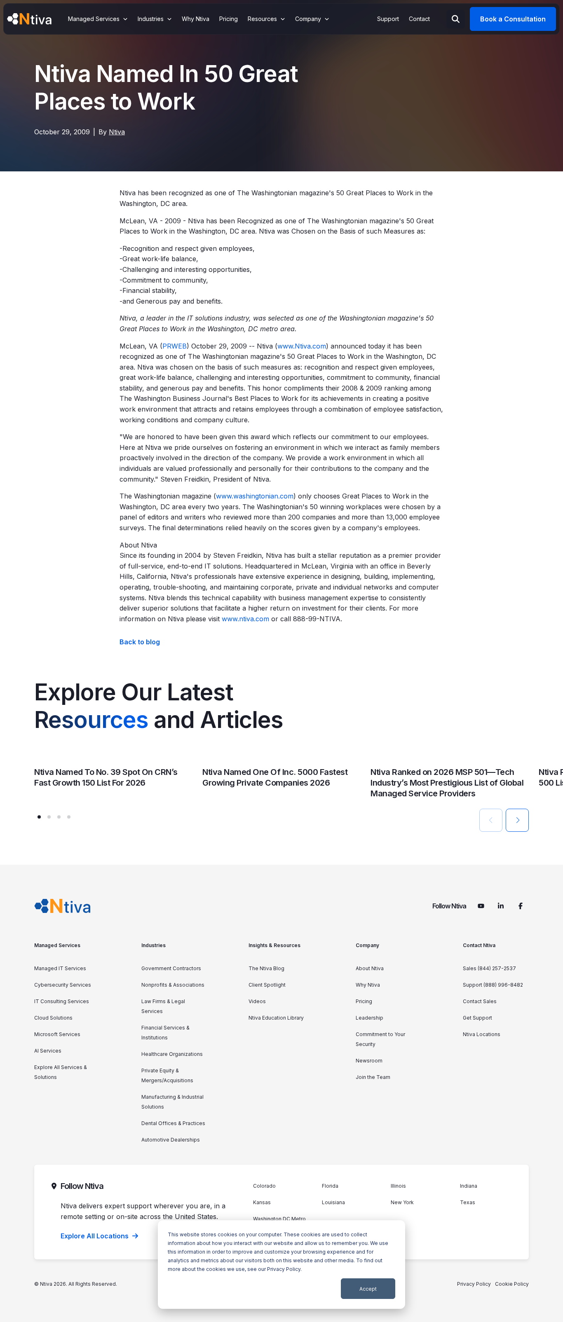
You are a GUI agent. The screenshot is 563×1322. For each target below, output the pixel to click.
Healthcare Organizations (172, 1054)
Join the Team (373, 1077)
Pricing (364, 1001)
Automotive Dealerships (170, 1140)
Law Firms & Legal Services (163, 1006)
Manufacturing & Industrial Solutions (172, 1102)
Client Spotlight (267, 985)
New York (402, 1202)
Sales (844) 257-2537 (489, 968)
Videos (257, 1001)
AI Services (47, 1051)
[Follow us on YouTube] (481, 906)
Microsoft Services (57, 1034)
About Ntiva (370, 968)
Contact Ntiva (479, 945)
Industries (153, 945)
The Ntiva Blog (266, 968)
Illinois (398, 1186)
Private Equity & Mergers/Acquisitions (167, 1075)
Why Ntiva (368, 985)
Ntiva (117, 132)
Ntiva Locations (481, 1034)
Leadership (369, 1018)
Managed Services (57, 945)
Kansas (262, 1202)
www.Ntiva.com (301, 346)
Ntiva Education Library (276, 1018)
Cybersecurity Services (62, 985)
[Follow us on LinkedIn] (501, 906)
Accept (368, 1289)
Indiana (468, 1186)
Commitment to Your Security (380, 1039)
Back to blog (140, 642)
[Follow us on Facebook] (520, 906)
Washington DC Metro (279, 1219)
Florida (330, 1186)
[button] (39, 817)
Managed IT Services (60, 968)
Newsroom (369, 1061)
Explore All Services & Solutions (60, 1072)
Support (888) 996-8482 (493, 985)
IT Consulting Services (61, 1001)
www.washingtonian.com (254, 496)
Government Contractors (171, 968)
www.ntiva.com (245, 619)
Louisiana (333, 1202)
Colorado (264, 1186)
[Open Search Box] (455, 19)
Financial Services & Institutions (165, 1033)
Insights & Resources (274, 945)
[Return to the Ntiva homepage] (29, 19)
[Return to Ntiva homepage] (62, 906)
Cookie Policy (512, 1284)
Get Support (477, 1018)
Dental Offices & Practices (173, 1123)
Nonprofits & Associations (172, 985)
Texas (467, 1202)
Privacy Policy (283, 1269)
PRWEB (174, 346)
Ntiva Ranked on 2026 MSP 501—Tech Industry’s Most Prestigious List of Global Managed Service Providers (447, 782)
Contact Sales (480, 1001)
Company (367, 945)
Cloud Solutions (53, 1018)
